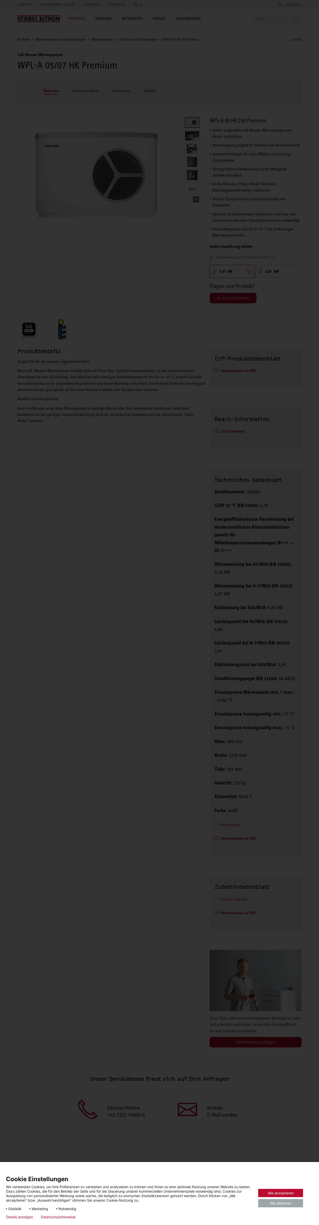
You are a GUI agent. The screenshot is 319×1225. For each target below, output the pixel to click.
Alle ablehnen (281, 1203)
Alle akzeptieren (281, 1193)
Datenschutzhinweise (58, 1217)
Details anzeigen (19, 1217)
